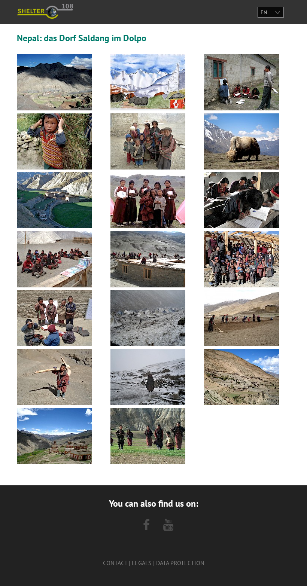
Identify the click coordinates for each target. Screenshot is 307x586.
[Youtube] (168, 525)
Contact (115, 563)
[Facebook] (146, 525)
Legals (142, 563)
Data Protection (180, 563)
